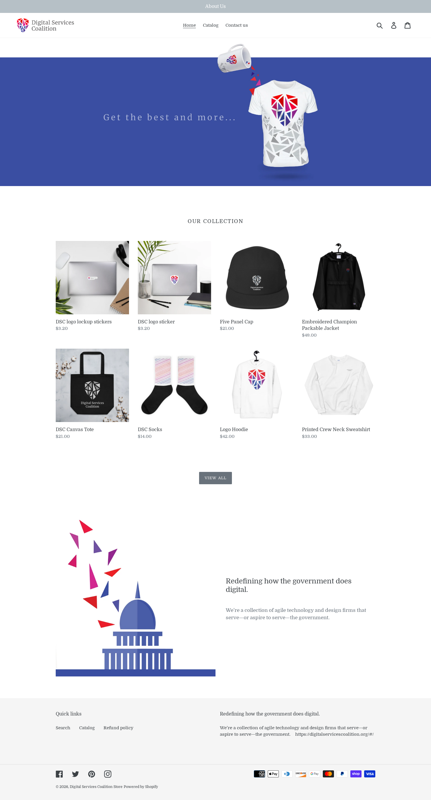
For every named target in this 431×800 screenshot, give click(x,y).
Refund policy (118, 727)
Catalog (87, 727)
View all (215, 478)
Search (63, 727)
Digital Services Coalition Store (96, 787)
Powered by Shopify (141, 787)
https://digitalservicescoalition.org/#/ (334, 734)
